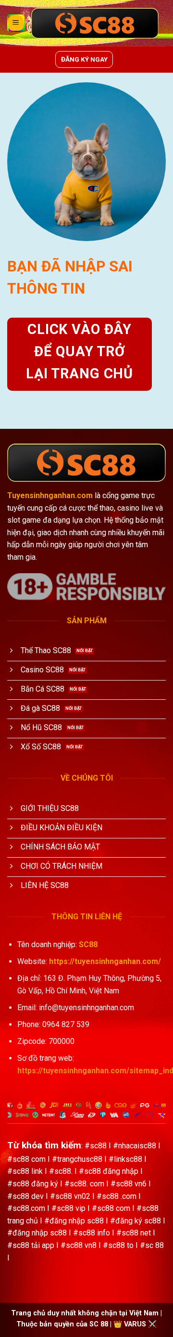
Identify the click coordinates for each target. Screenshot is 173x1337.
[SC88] (95, 23)
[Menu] (16, 23)
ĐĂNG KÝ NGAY (84, 59)
